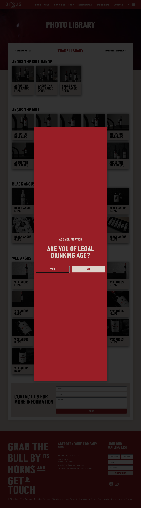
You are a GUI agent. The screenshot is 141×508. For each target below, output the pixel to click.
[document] (70, 254)
